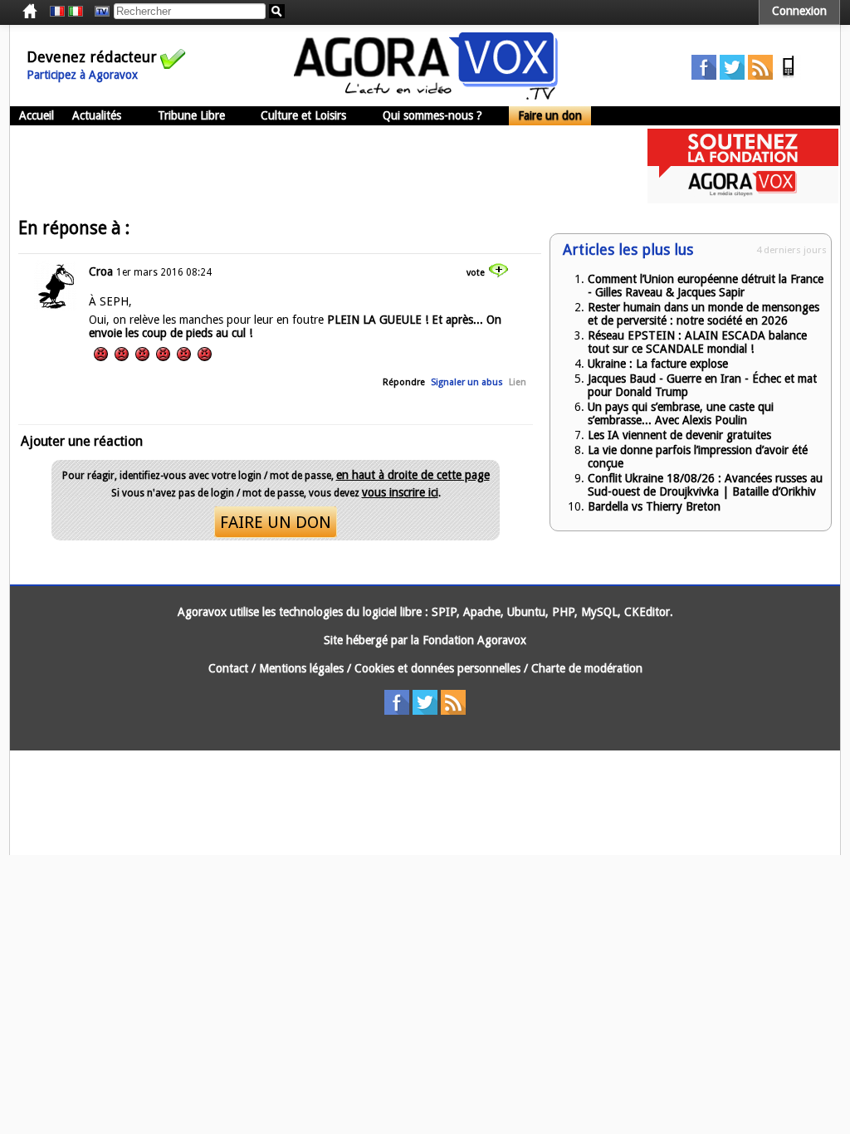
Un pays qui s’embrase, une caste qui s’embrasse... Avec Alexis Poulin (681, 413)
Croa (101, 271)
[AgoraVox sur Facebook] (703, 75)
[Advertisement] (312, 166)
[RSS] (760, 75)
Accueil (36, 115)
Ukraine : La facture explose (658, 363)
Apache (482, 611)
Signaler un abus (467, 382)
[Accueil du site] (426, 95)
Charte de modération (586, 668)
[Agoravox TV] (98, 12)
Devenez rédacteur (92, 57)
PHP (563, 611)
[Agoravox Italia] (75, 12)
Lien (517, 382)
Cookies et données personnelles (437, 668)
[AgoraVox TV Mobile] (788, 75)
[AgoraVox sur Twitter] (732, 75)
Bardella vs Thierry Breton (654, 506)
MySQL (599, 611)
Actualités (96, 115)
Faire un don (550, 115)
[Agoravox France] (57, 12)
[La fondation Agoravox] (742, 199)
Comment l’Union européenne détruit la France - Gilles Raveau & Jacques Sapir (705, 285)
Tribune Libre (191, 115)
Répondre (404, 382)
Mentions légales (301, 668)
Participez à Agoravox (82, 74)
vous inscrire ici (400, 492)
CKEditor (647, 611)
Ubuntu (526, 611)
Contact (228, 668)
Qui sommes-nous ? (432, 115)
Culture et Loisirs (303, 115)
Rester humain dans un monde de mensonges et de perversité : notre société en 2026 (703, 314)
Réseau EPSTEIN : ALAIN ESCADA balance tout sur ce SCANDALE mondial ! (697, 342)
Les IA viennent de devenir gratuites (679, 435)
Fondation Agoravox (474, 640)
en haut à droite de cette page (413, 474)
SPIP (444, 611)
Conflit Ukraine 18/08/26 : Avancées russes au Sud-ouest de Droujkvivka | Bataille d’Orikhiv (705, 485)
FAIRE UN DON (275, 522)
